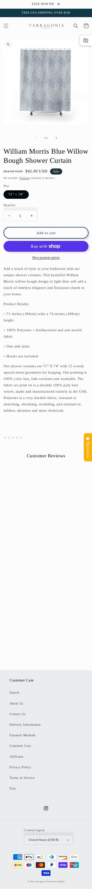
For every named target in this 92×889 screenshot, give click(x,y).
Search (14, 692)
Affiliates (16, 756)
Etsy (12, 788)
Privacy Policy (20, 767)
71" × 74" (16, 194)
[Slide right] (56, 138)
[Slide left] (35, 138)
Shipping (24, 178)
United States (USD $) (44, 839)
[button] (6, 26)
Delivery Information (25, 724)
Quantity (10, 205)
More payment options (46, 257)
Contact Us (17, 714)
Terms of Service (22, 778)
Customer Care (20, 746)
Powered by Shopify (55, 882)
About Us (16, 703)
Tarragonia (40, 882)
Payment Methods (22, 735)
